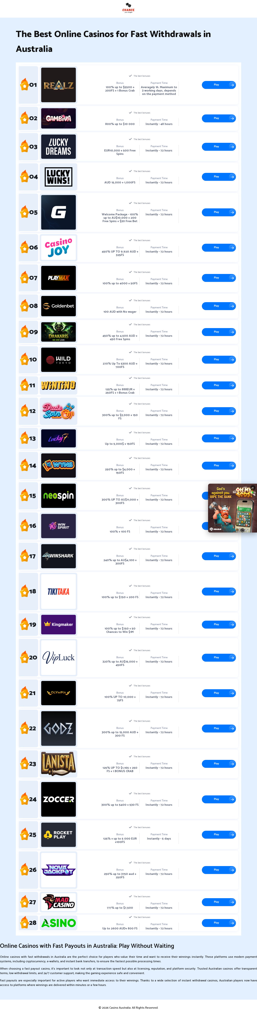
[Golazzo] (58, 212)
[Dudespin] (58, 411)
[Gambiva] (58, 118)
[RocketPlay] (58, 835)
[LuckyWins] (58, 177)
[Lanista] (58, 764)
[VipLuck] (58, 657)
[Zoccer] (58, 799)
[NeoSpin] (58, 496)
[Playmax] (58, 278)
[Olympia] (58, 693)
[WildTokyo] (58, 360)
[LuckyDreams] (58, 147)
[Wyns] (58, 465)
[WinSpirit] (58, 526)
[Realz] (58, 85)
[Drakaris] (58, 332)
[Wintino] (58, 385)
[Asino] (58, 923)
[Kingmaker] (58, 624)
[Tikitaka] (58, 591)
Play (216, 85)
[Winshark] (58, 556)
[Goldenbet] (58, 306)
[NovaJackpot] (58, 870)
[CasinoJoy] (58, 248)
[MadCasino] (58, 902)
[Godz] (58, 728)
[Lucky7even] (58, 438)
